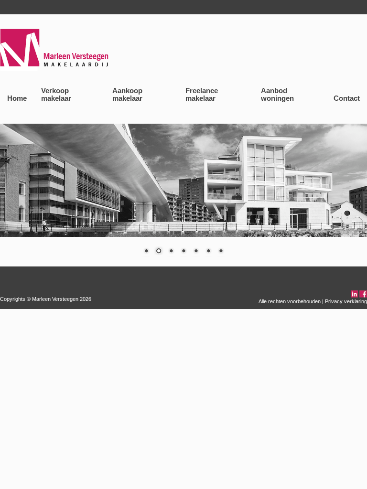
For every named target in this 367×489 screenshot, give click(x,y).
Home (17, 98)
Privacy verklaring (346, 301)
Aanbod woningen (277, 94)
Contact (347, 98)
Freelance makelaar (201, 94)
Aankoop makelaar (127, 94)
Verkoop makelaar (56, 94)
